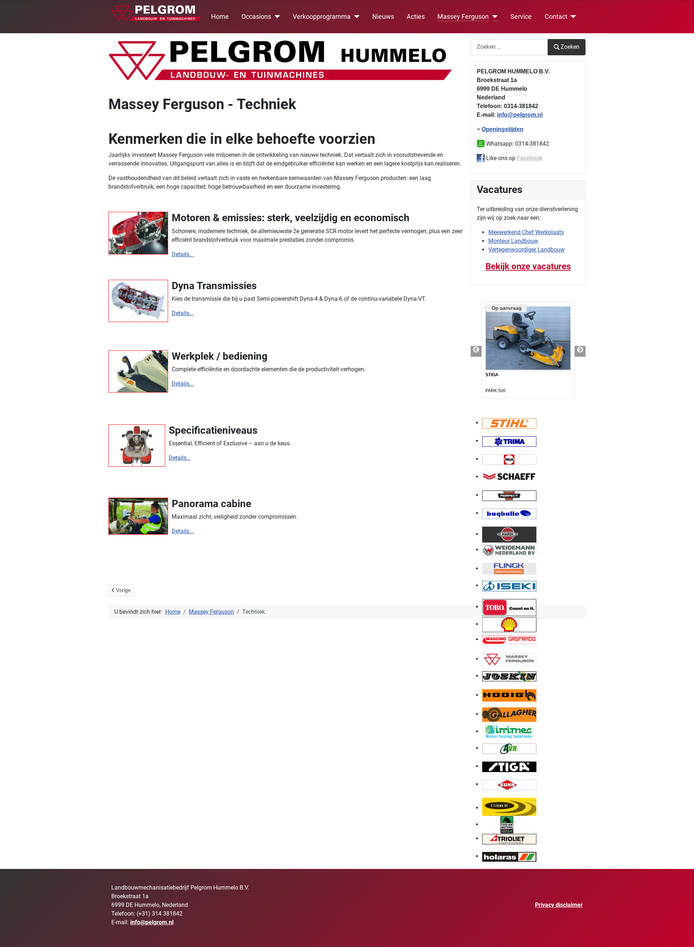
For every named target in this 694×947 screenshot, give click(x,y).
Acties (416, 16)
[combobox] (509, 47)
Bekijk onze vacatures (528, 266)
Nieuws (383, 16)
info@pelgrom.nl (520, 115)
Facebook (530, 158)
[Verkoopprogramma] (355, 16)
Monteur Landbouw (513, 240)
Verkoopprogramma (322, 16)
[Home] (156, 11)
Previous (476, 351)
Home (220, 16)
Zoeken (570, 46)
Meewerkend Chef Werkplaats (526, 232)
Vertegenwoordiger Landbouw (526, 249)
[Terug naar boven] (681, 933)
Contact (556, 16)
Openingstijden (502, 129)
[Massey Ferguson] (493, 16)
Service (521, 16)
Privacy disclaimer (559, 904)
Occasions (256, 16)
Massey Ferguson (463, 16)
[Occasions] (275, 16)
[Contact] (572, 16)
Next (580, 351)
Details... (183, 254)
